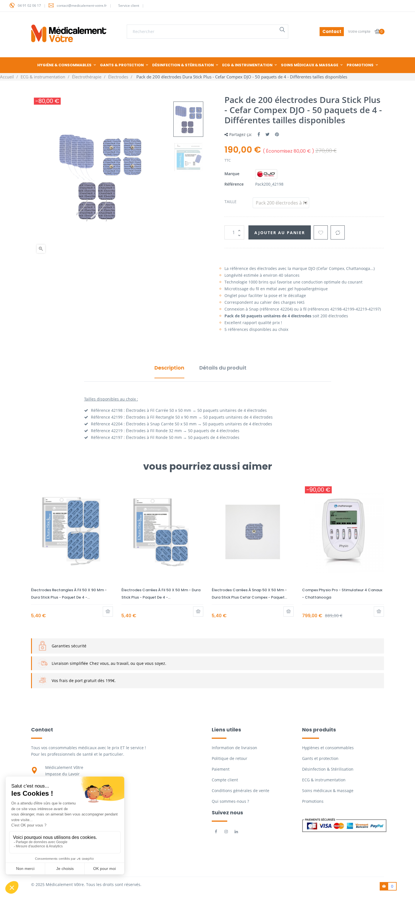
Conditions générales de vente (240, 790)
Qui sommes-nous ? (230, 801)
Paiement (221, 769)
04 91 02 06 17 (29, 5)
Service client (128, 5)
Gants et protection (320, 758)
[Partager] (258, 134)
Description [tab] (169, 367)
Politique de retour (229, 758)
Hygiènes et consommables (328, 747)
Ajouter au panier (279, 232)
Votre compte (359, 31)
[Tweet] (267, 134)
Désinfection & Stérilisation (327, 769)
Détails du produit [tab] (222, 367)
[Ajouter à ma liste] (321, 232)
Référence (234, 184)
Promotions (313, 801)
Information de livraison (234, 747)
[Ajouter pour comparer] (338, 232)
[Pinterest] (277, 134)
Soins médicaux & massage (327, 790)
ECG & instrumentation (324, 779)
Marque (231, 173)
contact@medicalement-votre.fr (82, 5)
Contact (331, 31)
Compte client (225, 779)
